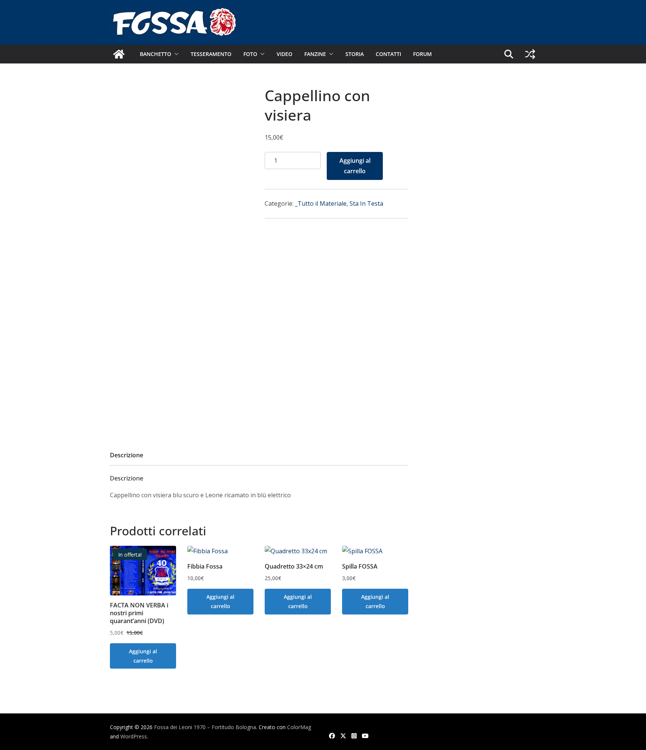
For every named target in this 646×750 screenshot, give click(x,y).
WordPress (133, 736)
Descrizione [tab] (126, 455)
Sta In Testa (366, 203)
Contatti (388, 53)
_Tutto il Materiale (321, 203)
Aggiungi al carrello (354, 165)
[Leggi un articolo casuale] (530, 54)
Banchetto (155, 53)
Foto (250, 53)
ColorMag (299, 727)
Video (284, 53)
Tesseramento (211, 53)
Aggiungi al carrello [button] (143, 656)
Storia (354, 53)
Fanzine (315, 53)
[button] (175, 54)
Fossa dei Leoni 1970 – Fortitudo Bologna (205, 727)
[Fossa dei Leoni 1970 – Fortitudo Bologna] (119, 54)
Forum (422, 53)
